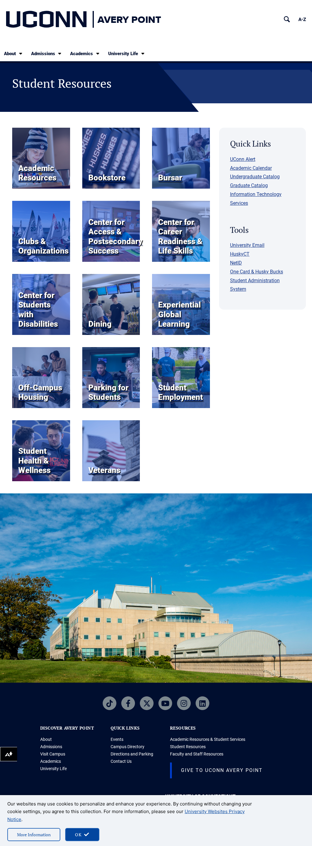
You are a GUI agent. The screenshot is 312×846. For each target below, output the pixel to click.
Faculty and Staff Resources (196, 754)
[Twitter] (147, 703)
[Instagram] (184, 703)
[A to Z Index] (302, 19)
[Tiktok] (109, 703)
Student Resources (188, 746)
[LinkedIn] (202, 703)
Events (117, 739)
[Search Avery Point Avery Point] (287, 19)
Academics (81, 53)
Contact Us (121, 761)
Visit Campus (52, 754)
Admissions (43, 53)
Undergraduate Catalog (255, 177)
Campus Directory (127, 746)
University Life (123, 53)
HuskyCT (240, 254)
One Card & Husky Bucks (256, 272)
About (10, 53)
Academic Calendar (251, 168)
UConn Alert (242, 159)
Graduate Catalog (249, 185)
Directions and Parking (132, 754)
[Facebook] (128, 703)
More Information (34, 834)
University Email (247, 245)
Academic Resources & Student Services (207, 739)
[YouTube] (165, 703)
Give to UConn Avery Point (222, 770)
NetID (236, 263)
